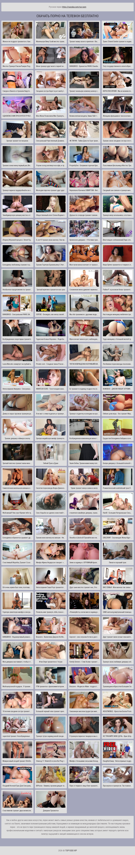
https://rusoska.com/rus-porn (74, 7)
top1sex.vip (71, 850)
